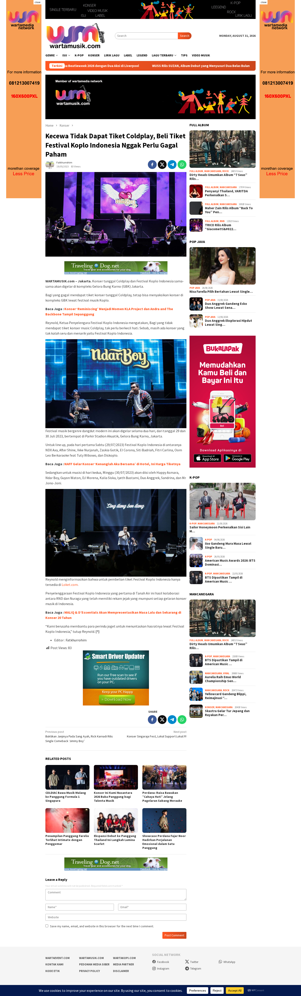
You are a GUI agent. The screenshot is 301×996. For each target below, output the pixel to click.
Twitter (194, 962)
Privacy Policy (89, 971)
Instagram (163, 968)
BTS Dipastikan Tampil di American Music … (223, 579)
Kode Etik (52, 971)
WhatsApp (229, 962)
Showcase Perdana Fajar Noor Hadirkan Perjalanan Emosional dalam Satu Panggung (164, 842)
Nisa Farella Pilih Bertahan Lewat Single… (221, 292)
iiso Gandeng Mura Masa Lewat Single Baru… (228, 546)
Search (184, 36)
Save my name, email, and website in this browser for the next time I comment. (102, 926)
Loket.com (70, 584)
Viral (226, 673)
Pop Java (195, 287)
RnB (222, 221)
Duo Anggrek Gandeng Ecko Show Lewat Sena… (226, 306)
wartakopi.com (124, 958)
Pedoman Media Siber (94, 964)
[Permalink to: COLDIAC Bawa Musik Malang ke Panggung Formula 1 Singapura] (67, 777)
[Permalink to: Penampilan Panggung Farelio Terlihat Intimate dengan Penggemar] (67, 820)
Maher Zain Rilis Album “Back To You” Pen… (229, 210)
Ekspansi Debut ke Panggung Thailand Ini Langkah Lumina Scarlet (115, 840)
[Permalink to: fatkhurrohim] (49, 164)
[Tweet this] (162, 164)
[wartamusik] (76, 35)
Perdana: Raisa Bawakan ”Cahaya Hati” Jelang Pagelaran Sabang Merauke (162, 797)
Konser (209, 707)
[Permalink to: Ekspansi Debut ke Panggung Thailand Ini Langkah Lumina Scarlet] (116, 820)
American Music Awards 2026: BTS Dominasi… (230, 562)
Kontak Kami (54, 964)
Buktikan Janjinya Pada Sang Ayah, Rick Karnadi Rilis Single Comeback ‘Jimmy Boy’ (79, 736)
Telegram (195, 968)
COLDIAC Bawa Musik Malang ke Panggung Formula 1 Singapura (65, 797)
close (37, 2)
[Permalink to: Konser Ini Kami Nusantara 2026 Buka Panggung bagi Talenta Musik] (116, 777)
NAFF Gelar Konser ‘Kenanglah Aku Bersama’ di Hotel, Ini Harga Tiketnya (122, 464)
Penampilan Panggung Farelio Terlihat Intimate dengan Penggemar (67, 840)
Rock (225, 171)
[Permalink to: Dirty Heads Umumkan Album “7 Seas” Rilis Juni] (223, 149)
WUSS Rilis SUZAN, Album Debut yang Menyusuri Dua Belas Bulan (161, 66)
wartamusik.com (91, 958)
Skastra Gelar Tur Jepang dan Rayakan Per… (227, 713)
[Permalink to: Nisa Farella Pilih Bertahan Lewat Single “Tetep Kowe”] (223, 266)
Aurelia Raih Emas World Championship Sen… (223, 679)
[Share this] (152, 164)
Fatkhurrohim (76, 640)
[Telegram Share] (172, 164)
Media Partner (123, 964)
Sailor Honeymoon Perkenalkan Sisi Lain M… (220, 529)
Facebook (163, 962)
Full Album (196, 171)
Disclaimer (121, 971)
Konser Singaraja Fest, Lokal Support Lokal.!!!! (156, 734)
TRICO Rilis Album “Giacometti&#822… (220, 227)
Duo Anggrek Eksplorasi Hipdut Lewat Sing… (228, 323)
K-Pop (193, 523)
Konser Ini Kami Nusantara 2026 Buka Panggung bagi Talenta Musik (113, 797)
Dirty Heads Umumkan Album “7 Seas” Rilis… (218, 177)
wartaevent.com (57, 958)
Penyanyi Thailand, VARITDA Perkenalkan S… (226, 193)
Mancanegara (212, 171)
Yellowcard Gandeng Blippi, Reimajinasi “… (225, 696)
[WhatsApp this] (182, 164)
